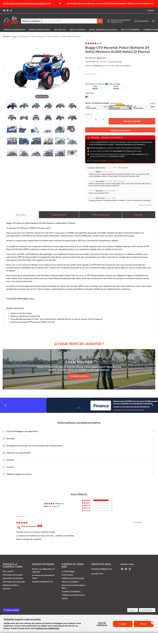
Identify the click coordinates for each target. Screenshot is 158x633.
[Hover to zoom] (42, 70)
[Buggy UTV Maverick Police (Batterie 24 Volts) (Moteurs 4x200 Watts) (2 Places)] (12, 105)
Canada (146, 610)
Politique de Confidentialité (73, 578)
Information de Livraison (13, 575)
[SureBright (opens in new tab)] (152, 103)
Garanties (7, 588)
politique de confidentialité (47, 628)
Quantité (89, 114)
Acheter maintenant (120, 130)
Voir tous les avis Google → (146, 205)
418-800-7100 (111, 161)
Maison (65, 598)
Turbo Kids (92, 74)
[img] (22, 522)
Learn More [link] (116, 84)
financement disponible (115, 61)
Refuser (143, 624)
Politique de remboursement (73, 595)
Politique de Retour (10, 585)
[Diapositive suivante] (152, 405)
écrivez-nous (121, 161)
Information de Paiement (13, 578)
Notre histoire (67, 575)
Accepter (123, 624)
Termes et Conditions (70, 582)
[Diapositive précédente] (6, 405)
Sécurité (138, 214)
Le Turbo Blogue (68, 571)
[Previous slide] (5, 69)
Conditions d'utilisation (71, 591)
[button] (91, 43)
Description (21, 215)
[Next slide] (79, 69)
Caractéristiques (59, 214)
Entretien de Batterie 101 (42, 581)
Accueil (6, 36)
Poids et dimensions (100, 214)
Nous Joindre (8, 571)
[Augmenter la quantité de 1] (104, 119)
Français (151, 10)
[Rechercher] (100, 21)
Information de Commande (14, 582)
